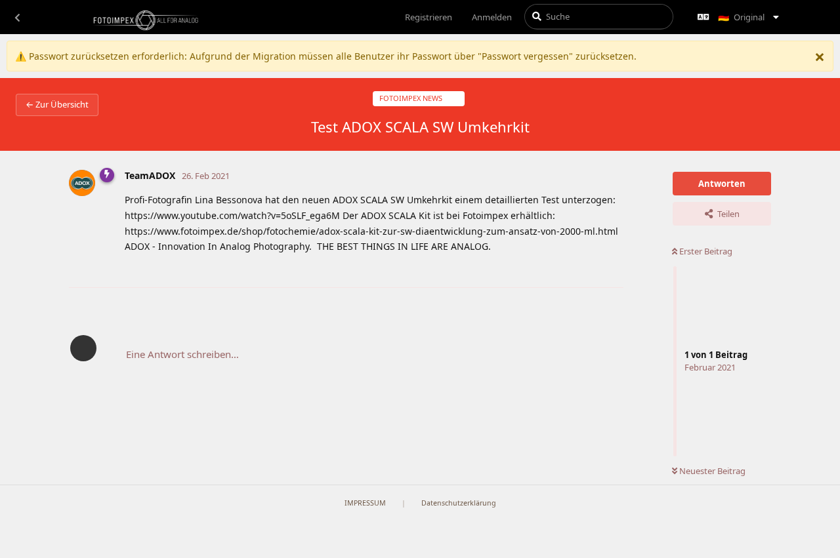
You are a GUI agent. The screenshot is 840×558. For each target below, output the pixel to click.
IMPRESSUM (365, 503)
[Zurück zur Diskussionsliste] (17, 17)
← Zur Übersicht (57, 104)
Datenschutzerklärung (458, 503)
